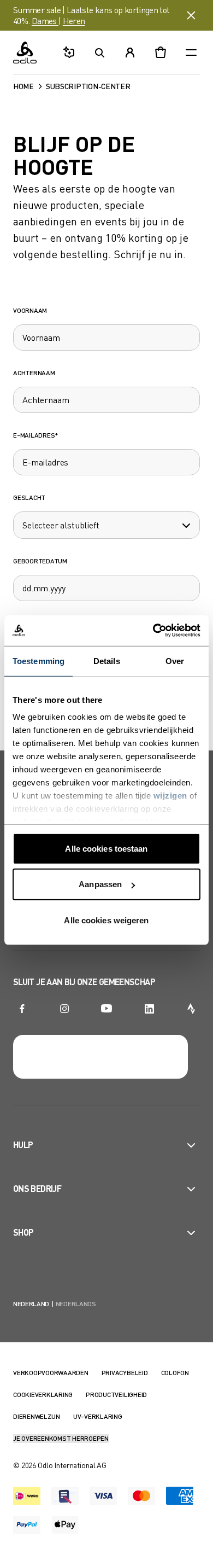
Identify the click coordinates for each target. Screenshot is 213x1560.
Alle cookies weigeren (106, 919)
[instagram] (64, 1008)
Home (23, 86)
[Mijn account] (130, 52)
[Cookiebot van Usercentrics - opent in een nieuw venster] (153, 631)
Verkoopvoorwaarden (50, 1373)
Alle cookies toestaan (106, 848)
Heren (74, 20)
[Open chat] (69, 52)
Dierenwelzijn (36, 1416)
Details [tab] (106, 660)
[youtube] (106, 1008)
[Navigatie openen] (191, 52)
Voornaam (30, 310)
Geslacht (29, 497)
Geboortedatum (40, 561)
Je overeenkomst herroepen (61, 1438)
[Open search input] (99, 52)
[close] (191, 15)
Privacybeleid (125, 1373)
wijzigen (170, 795)
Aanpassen (100, 884)
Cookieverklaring (43, 1394)
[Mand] (160, 52)
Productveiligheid (116, 1394)
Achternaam (34, 373)
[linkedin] (149, 1008)
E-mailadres (35, 435)
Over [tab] (174, 660)
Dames (45, 20)
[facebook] (22, 1008)
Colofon (175, 1373)
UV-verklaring (97, 1416)
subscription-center (88, 86)
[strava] (191, 1008)
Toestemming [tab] (38, 660)
